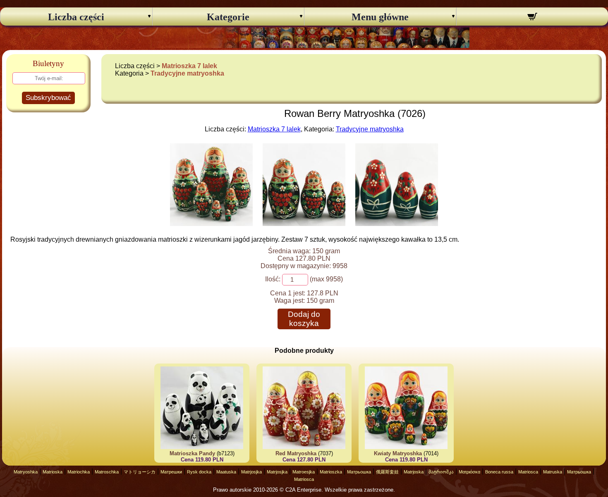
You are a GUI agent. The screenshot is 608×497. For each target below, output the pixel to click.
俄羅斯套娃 (387, 471)
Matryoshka (26, 471)
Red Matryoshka (295, 453)
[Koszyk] (532, 18)
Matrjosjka (251, 471)
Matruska (552, 471)
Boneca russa (499, 471)
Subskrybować (48, 98)
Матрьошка (359, 471)
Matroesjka (303, 471)
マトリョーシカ (140, 471)
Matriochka (78, 471)
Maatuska (226, 471)
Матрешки (171, 471)
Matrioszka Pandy (192, 453)
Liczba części (76, 17)
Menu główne (380, 17)
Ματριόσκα (469, 471)
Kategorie (228, 17)
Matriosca (528, 471)
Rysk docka (199, 471)
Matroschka (107, 471)
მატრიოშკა (441, 471)
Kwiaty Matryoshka (398, 453)
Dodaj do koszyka (304, 319)
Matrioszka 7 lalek (189, 65)
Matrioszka (331, 471)
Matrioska (52, 471)
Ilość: (272, 279)
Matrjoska (414, 471)
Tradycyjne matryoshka (187, 73)
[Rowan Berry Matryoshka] (211, 223)
